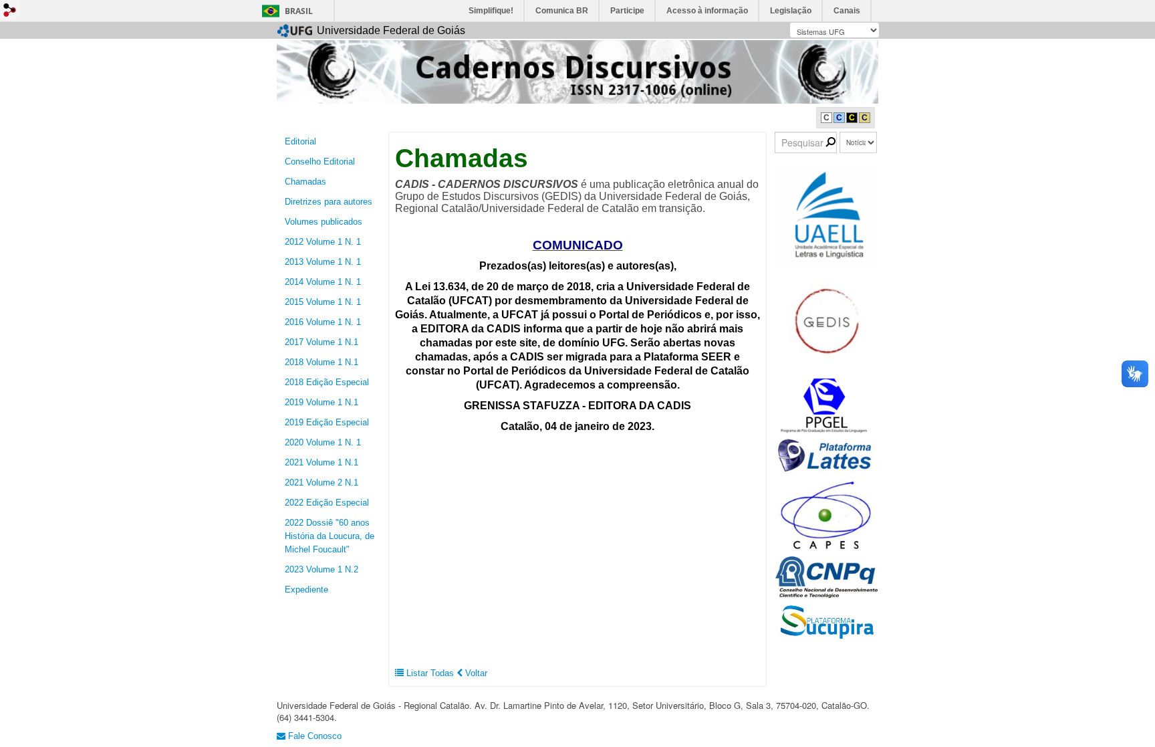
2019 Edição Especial (327, 422)
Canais (846, 10)
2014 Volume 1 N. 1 (323, 282)
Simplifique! (491, 10)
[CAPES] (826, 515)
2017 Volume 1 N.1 (321, 342)
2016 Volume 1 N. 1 (323, 322)
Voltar (475, 673)
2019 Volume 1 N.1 (321, 402)
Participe (627, 10)
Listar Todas (430, 673)
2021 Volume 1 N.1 (321, 462)
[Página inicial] (577, 71)
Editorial (300, 141)
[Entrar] (10, 10)
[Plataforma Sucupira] (826, 622)
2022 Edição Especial (327, 503)
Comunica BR (561, 10)
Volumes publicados (323, 222)
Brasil (299, 11)
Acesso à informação (707, 10)
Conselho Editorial (320, 161)
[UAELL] (826, 216)
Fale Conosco (313, 736)
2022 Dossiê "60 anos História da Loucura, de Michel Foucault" (329, 536)
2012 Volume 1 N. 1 (323, 242)
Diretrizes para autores (328, 202)
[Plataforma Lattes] (826, 455)
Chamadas (305, 182)
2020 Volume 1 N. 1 (323, 442)
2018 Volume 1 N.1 (321, 362)
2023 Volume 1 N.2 (321, 569)
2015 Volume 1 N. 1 (323, 302)
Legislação (790, 10)
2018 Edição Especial (327, 382)
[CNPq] (826, 576)
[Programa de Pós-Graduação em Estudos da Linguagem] (826, 405)
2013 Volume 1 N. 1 (323, 262)
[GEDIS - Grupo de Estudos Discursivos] (826, 321)
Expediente (306, 589)
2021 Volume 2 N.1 (321, 482)
